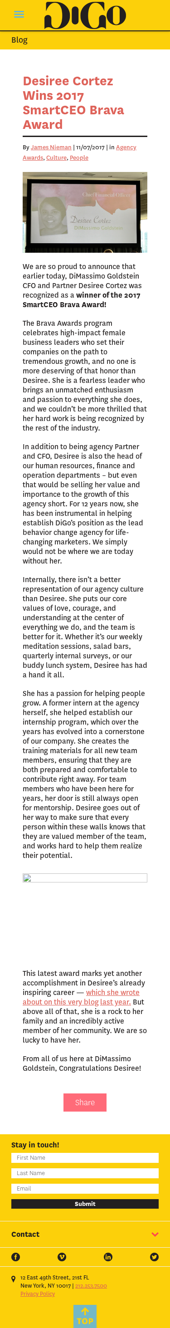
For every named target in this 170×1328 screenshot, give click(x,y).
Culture (56, 158)
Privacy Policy (37, 1294)
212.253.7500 (91, 1285)
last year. (115, 1002)
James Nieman (51, 147)
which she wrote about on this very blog (81, 997)
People (79, 158)
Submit (85, 1204)
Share (85, 1102)
